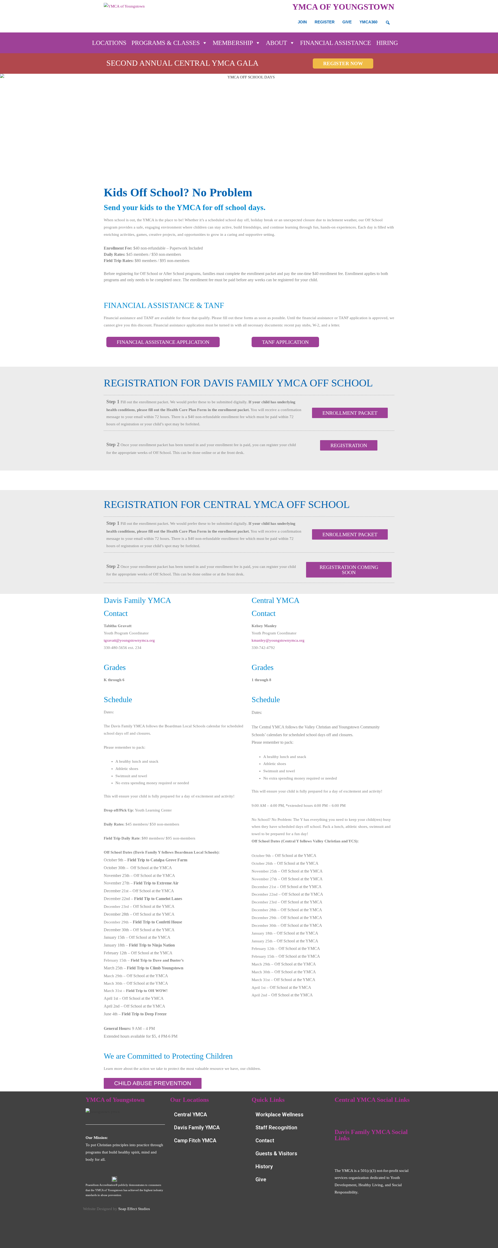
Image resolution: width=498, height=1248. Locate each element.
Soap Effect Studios (134, 1209)
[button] (349, 570)
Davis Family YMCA (197, 1127)
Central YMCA (190, 1114)
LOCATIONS (109, 42)
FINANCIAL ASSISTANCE (335, 42)
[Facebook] (341, 1114)
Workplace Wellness (279, 1114)
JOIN (302, 22)
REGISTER (325, 22)
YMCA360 (368, 22)
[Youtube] (356, 1114)
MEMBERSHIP (233, 42)
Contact (264, 1140)
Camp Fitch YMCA (195, 1140)
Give (260, 1179)
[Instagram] (371, 1114)
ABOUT (276, 42)
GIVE (347, 22)
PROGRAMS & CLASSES (166, 42)
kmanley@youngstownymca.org (278, 640)
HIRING (387, 42)
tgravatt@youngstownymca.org (129, 640)
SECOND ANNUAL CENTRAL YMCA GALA (182, 63)
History (264, 1166)
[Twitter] (387, 1114)
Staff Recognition (276, 1127)
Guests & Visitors (276, 1153)
